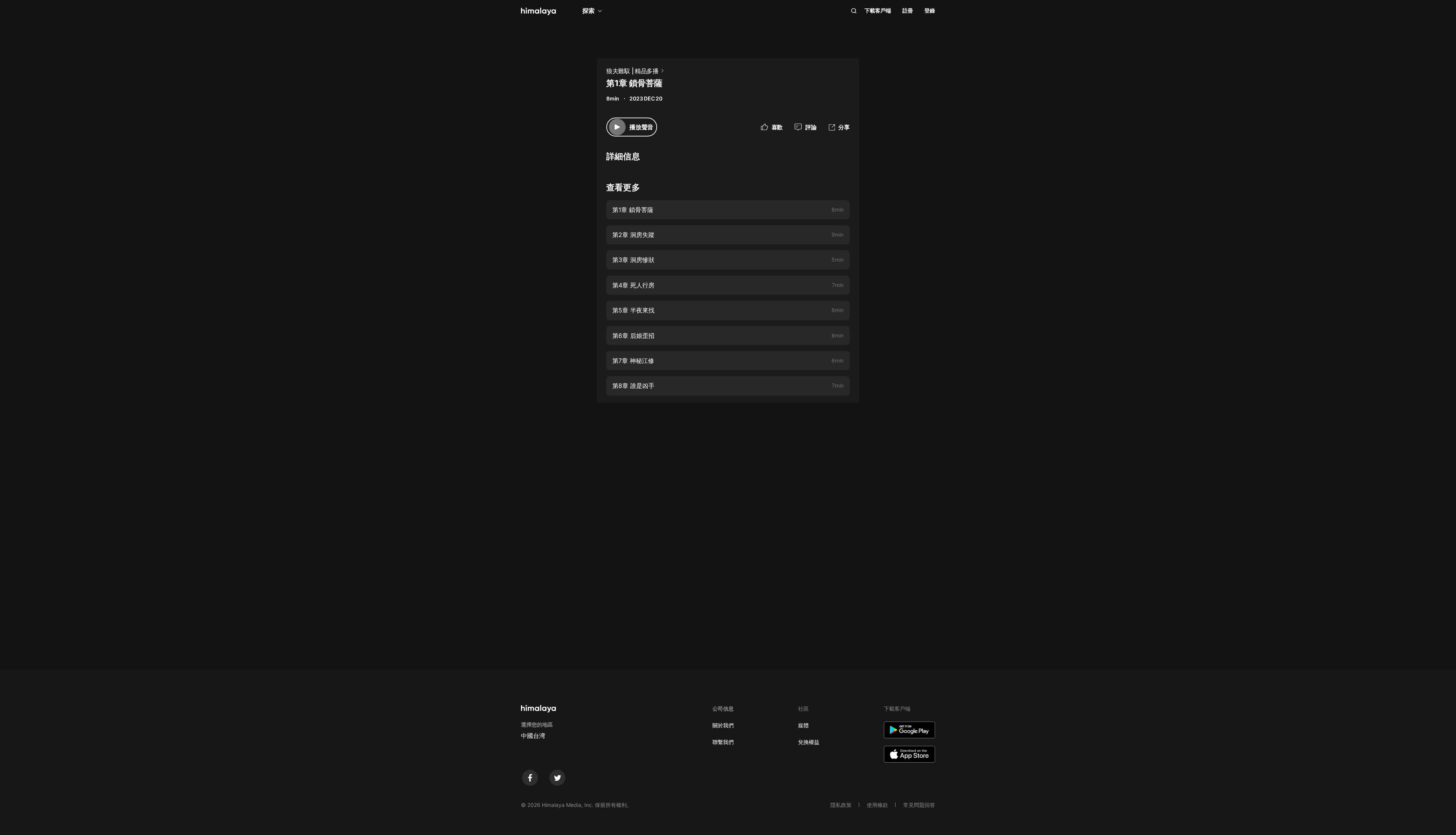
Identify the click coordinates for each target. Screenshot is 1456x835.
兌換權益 (808, 742)
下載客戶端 (877, 10)
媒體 (803, 725)
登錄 (929, 10)
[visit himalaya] (538, 11)
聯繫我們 (723, 742)
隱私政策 (841, 805)
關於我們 (723, 725)
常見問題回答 (919, 805)
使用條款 (877, 805)
